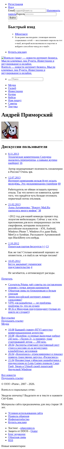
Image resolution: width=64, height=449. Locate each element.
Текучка (13, 106)
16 (21, 163)
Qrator (34, 431)
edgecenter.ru (27, 428)
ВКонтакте (21, 34)
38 (39, 210)
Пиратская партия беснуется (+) (26, 246)
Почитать (6, 278)
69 (59, 183)
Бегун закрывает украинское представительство (24, 266)
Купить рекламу (17, 52)
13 (47, 246)
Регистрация (15, 4)
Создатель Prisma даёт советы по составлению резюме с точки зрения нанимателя (35, 286)
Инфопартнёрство (18, 419)
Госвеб (12, 88)
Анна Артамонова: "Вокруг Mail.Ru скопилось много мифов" (29, 209)
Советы (12, 103)
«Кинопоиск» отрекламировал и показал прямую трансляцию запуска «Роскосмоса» (35, 356)
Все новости (8, 375)
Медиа (12, 85)
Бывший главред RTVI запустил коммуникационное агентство (30, 331)
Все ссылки (8, 317)
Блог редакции (16, 434)
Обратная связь (17, 437)
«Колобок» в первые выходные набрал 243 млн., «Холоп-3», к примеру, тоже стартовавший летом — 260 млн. (34, 338)
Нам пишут (15, 100)
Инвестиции (15, 91)
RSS (10, 440)
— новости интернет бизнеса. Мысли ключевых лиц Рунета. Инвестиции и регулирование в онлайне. (28, 70)
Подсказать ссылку (12, 320)
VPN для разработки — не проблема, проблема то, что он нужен (29, 304)
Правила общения (18, 416)
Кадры (12, 94)
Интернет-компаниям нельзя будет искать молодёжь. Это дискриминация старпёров (32, 182)
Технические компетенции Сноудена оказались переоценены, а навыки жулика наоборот (32, 159)
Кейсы (12, 97)
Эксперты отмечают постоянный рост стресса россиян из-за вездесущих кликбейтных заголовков (33, 347)
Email (11, 10)
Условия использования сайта (25, 413)
